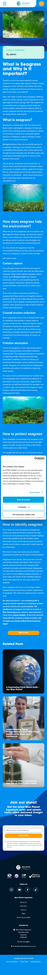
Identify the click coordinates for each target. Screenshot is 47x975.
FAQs (23, 913)
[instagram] (11, 889)
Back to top (23, 633)
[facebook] (27, 889)
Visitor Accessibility (23, 917)
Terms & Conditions (12, 961)
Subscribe (23, 836)
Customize (22, 507)
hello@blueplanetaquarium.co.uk (23, 946)
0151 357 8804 (23, 942)
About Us (23, 902)
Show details (35, 492)
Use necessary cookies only (23, 514)
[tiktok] (35, 889)
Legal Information (35, 961)
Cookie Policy (24, 961)
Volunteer (23, 906)
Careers (23, 910)
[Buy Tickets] (41, 3)
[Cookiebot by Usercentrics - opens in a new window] (34, 458)
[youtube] (19, 889)
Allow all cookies (23, 500)
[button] (4, 3)
